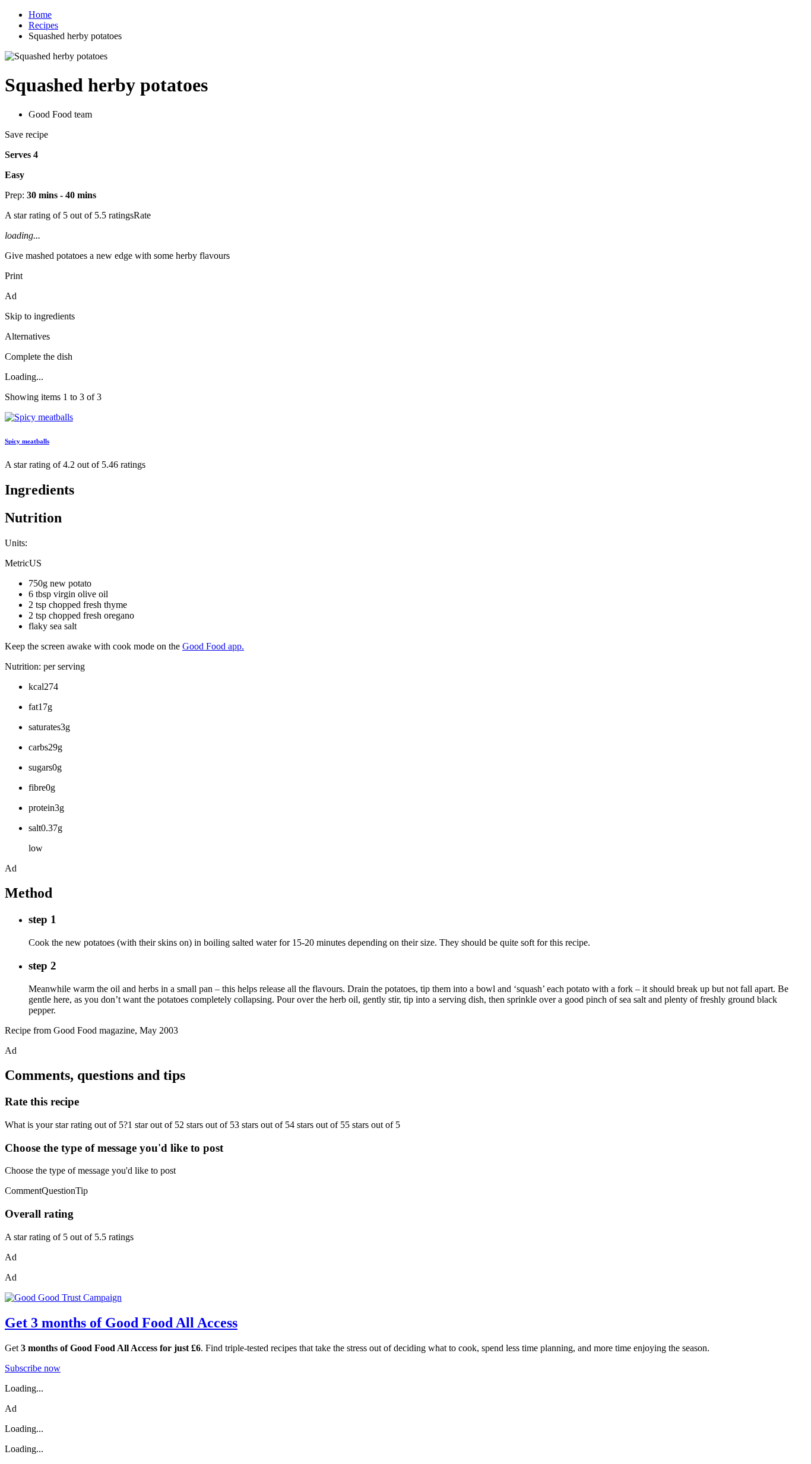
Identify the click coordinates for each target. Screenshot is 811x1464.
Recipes (43, 25)
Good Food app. (213, 646)
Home (40, 14)
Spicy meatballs (27, 441)
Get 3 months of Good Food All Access (121, 1322)
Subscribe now (33, 1368)
